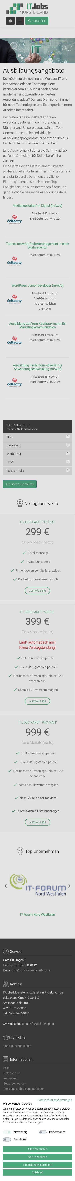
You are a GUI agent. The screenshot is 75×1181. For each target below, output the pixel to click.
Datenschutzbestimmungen (55, 1100)
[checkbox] (7, 1132)
